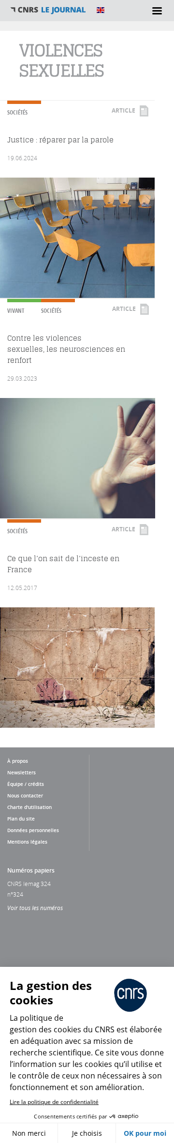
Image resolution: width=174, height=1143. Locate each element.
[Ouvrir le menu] (157, 10)
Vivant (15, 311)
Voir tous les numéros (35, 908)
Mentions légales (27, 841)
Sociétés (17, 112)
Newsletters (21, 772)
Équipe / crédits (25, 784)
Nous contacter (25, 795)
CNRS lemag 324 (29, 883)
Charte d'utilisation (29, 807)
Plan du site (21, 818)
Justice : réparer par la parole (60, 139)
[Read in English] (100, 10)
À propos (17, 761)
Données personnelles (33, 830)
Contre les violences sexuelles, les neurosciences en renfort (66, 349)
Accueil (48, 10)
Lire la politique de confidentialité (54, 1102)
